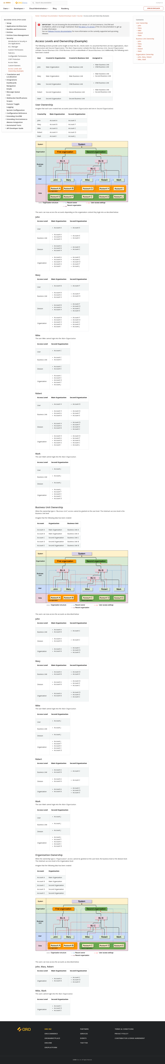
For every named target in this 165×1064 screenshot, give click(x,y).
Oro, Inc (79, 1060)
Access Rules (13, 62)
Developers (18, 8)
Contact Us (159, 3)
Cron (8, 95)
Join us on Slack (153, 8)
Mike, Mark (142, 59)
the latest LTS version (87, 27)
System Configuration (16, 110)
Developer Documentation (49, 16)
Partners (84, 1029)
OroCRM (48, 1043)
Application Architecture (17, 26)
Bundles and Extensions (16, 29)
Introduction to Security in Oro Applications (17, 42)
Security (79, 16)
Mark (140, 35)
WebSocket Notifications (17, 98)
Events (83, 1038)
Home (37, 16)
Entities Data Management (18, 35)
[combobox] (49, 3)
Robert (140, 33)
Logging (10, 107)
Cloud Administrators (38, 8)
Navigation (11, 86)
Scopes (9, 101)
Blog (55, 8)
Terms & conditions (124, 1029)
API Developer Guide (15, 128)
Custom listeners (14, 65)
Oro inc (48, 1029)
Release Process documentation (60, 31)
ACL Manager (13, 47)
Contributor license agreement (130, 1038)
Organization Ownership (145, 54)
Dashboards (11, 83)
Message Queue (13, 92)
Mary (140, 28)
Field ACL (11, 53)
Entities (10, 32)
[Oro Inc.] (18, 3)
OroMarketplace (52, 1038)
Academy (65, 8)
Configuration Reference (17, 113)
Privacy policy (121, 1033)
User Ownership (142, 23)
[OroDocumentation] (24, 3)
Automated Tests (14, 125)
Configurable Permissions (17, 56)
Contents (140, 20)
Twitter (84, 1043)
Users (5, 8)
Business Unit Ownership (145, 39)
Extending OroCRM (14, 116)
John (139, 25)
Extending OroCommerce (17, 119)
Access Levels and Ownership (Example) (16, 70)
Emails (9, 89)
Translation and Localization (13, 75)
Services (84, 1033)
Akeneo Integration (15, 122)
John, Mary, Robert (145, 57)
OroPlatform (50, 1047)
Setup (9, 23)
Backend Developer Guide (67, 16)
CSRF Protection (14, 59)
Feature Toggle (13, 104)
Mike (139, 30)
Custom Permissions (15, 50)
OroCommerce (51, 1033)
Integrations (12, 80)
